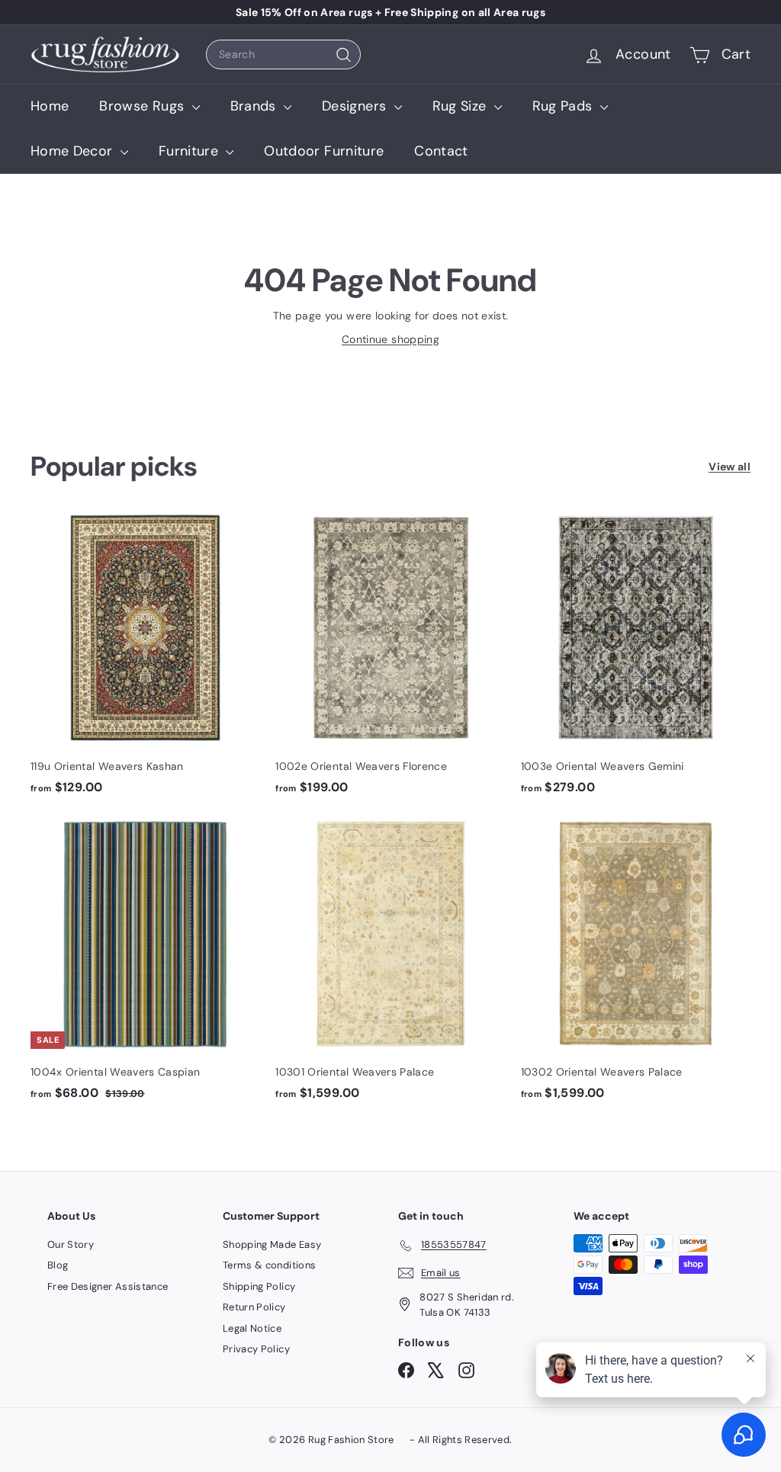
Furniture (191, 151)
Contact (441, 151)
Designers (356, 106)
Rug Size (461, 106)
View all (729, 466)
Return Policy (254, 1306)
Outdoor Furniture (324, 151)
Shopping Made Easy (272, 1244)
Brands (255, 106)
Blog (57, 1265)
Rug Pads (564, 106)
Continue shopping (390, 339)
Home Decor (74, 151)
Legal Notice (252, 1328)
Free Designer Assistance (107, 1286)
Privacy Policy (256, 1348)
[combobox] (283, 54)
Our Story (70, 1244)
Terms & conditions (269, 1265)
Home (50, 106)
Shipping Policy (259, 1286)
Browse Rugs (143, 106)
